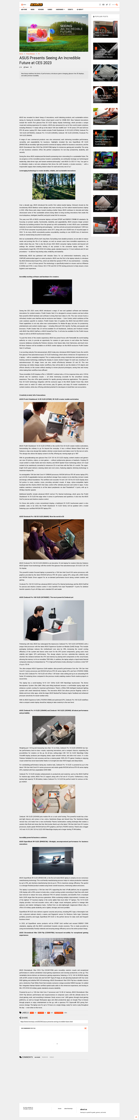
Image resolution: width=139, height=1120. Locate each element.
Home (21, 54)
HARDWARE (59, 9)
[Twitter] (107, 4)
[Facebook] (109, 4)
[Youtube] (103, 4)
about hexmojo (68, 1108)
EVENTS (70, 9)
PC (39, 54)
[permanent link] (31, 67)
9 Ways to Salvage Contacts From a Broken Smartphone (105, 119)
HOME (25, 9)
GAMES (50, 9)
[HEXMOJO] (36, 5)
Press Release (30, 54)
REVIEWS (41, 9)
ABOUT (80, 9)
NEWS (32, 9)
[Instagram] (100, 4)
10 (97, 225)
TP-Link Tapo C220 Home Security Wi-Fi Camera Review (103, 98)
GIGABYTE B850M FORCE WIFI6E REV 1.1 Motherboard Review (105, 54)
